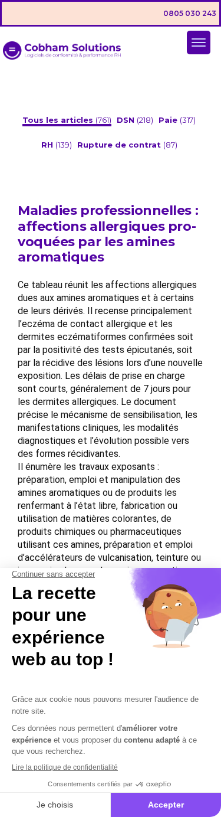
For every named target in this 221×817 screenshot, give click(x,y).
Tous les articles (58, 120)
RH (48, 144)
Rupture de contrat (120, 144)
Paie (169, 120)
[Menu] (198, 42)
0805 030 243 (189, 13)
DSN (127, 120)
